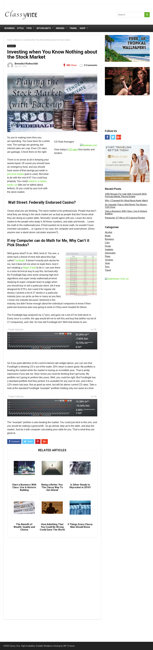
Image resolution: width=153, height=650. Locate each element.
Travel (73, 28)
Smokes (60, 28)
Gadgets (109, 249)
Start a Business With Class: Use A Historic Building (24, 487)
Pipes (107, 256)
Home (9, 40)
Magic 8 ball (29, 267)
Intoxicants (44, 28)
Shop (82, 28)
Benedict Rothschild (26, 63)
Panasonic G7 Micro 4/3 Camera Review (125, 217)
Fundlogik (19, 260)
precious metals (16, 174)
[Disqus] (52, 577)
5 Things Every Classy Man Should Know (80, 525)
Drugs (108, 246)
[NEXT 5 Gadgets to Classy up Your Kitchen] (150, 642)
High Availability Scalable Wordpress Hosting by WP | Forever (48, 646)
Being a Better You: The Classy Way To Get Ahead (52, 487)
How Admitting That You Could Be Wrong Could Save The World (52, 527)
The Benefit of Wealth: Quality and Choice (24, 527)
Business (9, 28)
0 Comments (90, 65)
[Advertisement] (97, 15)
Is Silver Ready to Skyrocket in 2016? (80, 486)
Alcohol (108, 232)
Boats (108, 235)
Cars (107, 242)
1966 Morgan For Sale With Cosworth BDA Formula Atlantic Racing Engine (126, 195)
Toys (29, 28)
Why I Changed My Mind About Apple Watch (126, 200)
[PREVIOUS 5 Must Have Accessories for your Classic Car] (3, 642)
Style (20, 28)
